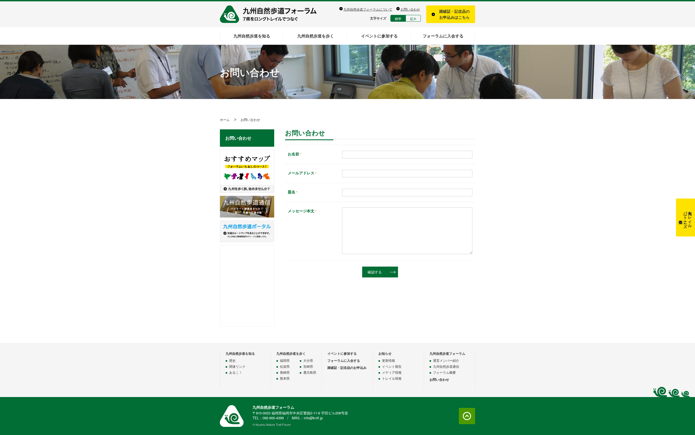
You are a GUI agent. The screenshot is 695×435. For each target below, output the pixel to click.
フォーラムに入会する (443, 36)
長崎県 (285, 372)
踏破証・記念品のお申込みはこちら (454, 14)
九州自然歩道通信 (446, 366)
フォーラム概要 (444, 372)
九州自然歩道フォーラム (271, 14)
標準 (398, 18)
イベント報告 (392, 366)
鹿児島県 (309, 372)
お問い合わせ (410, 9)
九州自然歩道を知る (251, 36)
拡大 (413, 18)
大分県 (308, 360)
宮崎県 (308, 366)
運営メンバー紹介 (446, 360)
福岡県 (285, 360)
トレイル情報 (392, 378)
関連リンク (237, 366)
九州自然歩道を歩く (315, 36)
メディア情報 (392, 372)
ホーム (225, 119)
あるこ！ (235, 372)
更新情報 (388, 360)
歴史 (232, 360)
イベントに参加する (379, 36)
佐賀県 (285, 366)
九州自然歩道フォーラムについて (367, 9)
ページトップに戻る (467, 416)
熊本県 (285, 378)
